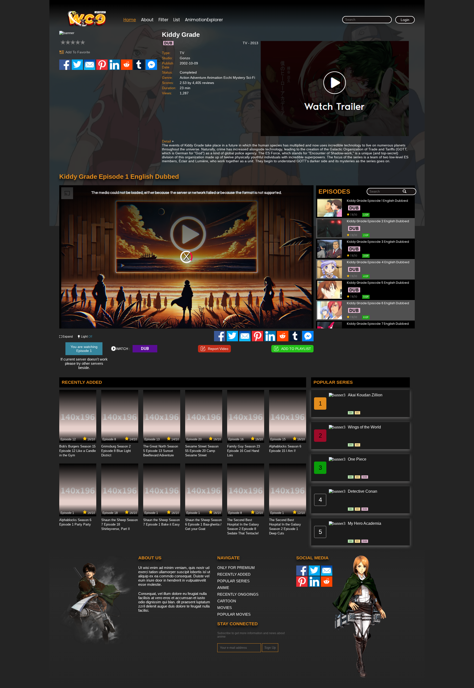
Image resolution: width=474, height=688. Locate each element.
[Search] (404, 191)
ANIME (223, 588)
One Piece (357, 459)
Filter (163, 20)
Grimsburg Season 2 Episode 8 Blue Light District (116, 451)
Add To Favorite (77, 52)
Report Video (218, 349)
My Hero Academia (364, 523)
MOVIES (224, 608)
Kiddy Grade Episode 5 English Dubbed (378, 283)
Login (405, 20)
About (147, 20)
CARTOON (226, 601)
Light (86, 336)
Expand (67, 336)
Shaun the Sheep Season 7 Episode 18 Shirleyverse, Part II (119, 524)
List (176, 20)
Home (129, 20)
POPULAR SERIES (233, 581)
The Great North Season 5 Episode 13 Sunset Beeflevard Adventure (160, 451)
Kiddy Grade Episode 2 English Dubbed (378, 221)
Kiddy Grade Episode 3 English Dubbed (378, 242)
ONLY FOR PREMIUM (236, 568)
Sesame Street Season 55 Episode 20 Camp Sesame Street (201, 451)
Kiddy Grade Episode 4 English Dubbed (378, 262)
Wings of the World (364, 427)
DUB (145, 348)
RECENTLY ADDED (234, 574)
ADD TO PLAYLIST (296, 349)
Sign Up (270, 647)
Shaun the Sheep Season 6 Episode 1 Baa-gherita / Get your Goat (203, 524)
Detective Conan (362, 491)
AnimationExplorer (204, 20)
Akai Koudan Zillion (365, 395)
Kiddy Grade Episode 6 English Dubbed (378, 303)
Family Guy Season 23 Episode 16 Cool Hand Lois (243, 451)
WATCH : (123, 349)
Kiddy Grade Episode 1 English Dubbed (377, 201)
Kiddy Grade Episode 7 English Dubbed (378, 324)
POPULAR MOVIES (234, 614)
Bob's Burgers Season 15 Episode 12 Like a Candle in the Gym (77, 451)
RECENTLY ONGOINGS (237, 594)
